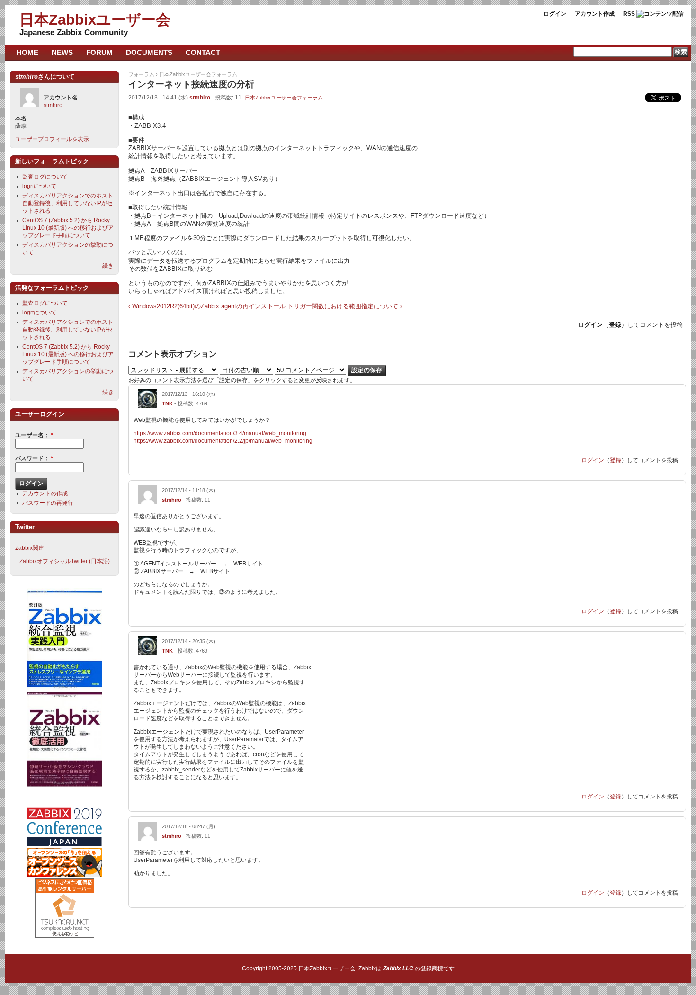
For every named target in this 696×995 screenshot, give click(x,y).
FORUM (99, 52)
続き (108, 265)
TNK (167, 403)
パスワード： (34, 458)
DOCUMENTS (149, 52)
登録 (615, 324)
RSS (629, 13)
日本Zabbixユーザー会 (94, 19)
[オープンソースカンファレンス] (64, 874)
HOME (27, 52)
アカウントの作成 (45, 493)
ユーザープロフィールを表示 (52, 139)
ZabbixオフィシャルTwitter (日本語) (64, 561)
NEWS (62, 52)
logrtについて (39, 186)
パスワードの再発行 (47, 503)
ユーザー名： (34, 435)
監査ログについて (45, 176)
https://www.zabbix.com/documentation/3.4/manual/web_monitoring (220, 433)
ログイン (555, 13)
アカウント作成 (595, 13)
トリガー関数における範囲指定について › (344, 306)
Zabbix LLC (398, 968)
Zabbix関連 (29, 548)
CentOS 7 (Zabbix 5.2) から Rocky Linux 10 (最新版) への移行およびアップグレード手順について (68, 228)
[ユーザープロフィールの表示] (148, 406)
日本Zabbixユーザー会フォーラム (198, 74)
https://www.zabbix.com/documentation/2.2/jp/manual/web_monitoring (223, 441)
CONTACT (203, 52)
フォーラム (141, 74)
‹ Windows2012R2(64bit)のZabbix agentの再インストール (207, 306)
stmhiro (199, 97)
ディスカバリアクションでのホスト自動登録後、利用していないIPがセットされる (67, 203)
